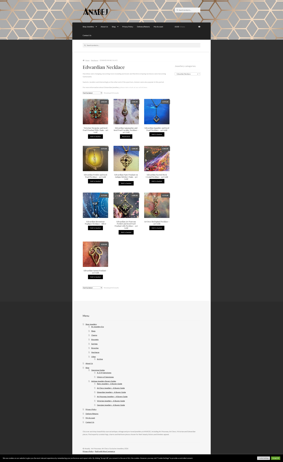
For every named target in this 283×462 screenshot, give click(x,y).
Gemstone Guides (98, 370)
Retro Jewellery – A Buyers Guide (109, 384)
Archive (100, 359)
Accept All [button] (275, 458)
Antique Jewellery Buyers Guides (103, 381)
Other (93, 357)
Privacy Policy (127, 27)
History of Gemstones (105, 377)
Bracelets (95, 339)
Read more (126, 136)
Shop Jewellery (88, 27)
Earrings (94, 344)
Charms (94, 335)
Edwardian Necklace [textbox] (187, 74)
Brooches (95, 348)
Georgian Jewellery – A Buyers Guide (111, 405)
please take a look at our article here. (134, 87)
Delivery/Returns (143, 27)
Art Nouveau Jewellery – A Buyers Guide (112, 396)
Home (87, 60)
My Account (158, 27)
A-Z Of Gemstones (104, 373)
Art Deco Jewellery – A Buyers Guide (111, 388)
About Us (104, 27)
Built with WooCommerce (105, 451)
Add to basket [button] (95, 136)
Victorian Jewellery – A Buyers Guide (111, 401)
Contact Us (87, 35)
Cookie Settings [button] (263, 458)
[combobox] (187, 73)
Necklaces (94, 60)
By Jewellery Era (97, 327)
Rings (93, 331)
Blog (114, 27)
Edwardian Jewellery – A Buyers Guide (111, 392)
